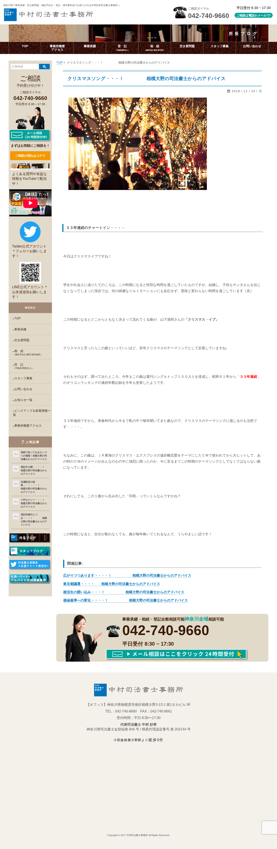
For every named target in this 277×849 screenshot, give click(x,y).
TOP (17, 318)
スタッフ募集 (23, 378)
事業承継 (20, 329)
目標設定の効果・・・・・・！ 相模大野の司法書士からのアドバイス (34, 487)
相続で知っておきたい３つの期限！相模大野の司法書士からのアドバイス (34, 455)
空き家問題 (21, 340)
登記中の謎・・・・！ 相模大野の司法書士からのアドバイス (34, 470)
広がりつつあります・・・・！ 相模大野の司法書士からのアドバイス (127, 575)
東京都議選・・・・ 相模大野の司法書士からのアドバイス (111, 584)
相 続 (27, 352)
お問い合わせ (23, 389)
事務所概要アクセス (28, 425)
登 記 (23, 366)
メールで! (264, 15)
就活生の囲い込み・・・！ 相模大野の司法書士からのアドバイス (123, 592)
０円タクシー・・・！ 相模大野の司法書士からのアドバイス (34, 503)
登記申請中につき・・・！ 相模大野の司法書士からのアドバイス (34, 519)
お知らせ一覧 (23, 400)
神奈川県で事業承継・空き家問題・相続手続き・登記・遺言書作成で (61, 5)
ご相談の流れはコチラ (30, 155)
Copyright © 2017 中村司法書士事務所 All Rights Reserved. (138, 835)
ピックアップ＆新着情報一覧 (31, 412)
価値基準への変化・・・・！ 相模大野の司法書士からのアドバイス (125, 600)
